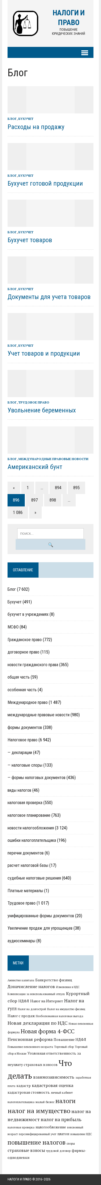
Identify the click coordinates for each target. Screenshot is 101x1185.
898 (53, 500)
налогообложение (51, 1127)
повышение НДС (81, 1134)
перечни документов (26, 853)
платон (63, 1133)
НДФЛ (23, 1001)
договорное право (23, 652)
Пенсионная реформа (30, 1039)
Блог (12, 119)
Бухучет (25, 119)
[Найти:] (50, 533)
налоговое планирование (29, 815)
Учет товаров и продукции (44, 353)
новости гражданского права (33, 664)
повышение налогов (36, 1142)
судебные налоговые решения (34, 878)
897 (34, 500)
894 (58, 487)
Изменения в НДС (67, 987)
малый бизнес (45, 1102)
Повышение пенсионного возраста (30, 1047)
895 (76, 487)
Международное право (28, 702)
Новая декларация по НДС (38, 1023)
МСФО (13, 627)
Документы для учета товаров (49, 297)
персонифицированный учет (37, 1134)
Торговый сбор (64, 1047)
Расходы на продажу (36, 127)
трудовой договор (58, 1151)
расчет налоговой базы (28, 865)
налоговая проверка (25, 802)
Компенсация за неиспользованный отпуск (36, 994)
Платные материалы (25, 890)
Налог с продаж (21, 1015)
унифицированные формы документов (41, 915)
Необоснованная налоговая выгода (59, 1016)
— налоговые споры (25, 765)
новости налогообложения (31, 827)
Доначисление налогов (31, 986)
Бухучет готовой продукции (45, 183)
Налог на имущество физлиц (66, 1009)
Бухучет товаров (30, 240)
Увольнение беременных (42, 410)
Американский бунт (35, 467)
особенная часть (22, 689)
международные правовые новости (53, 459)
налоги (65, 1101)
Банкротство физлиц (53, 980)
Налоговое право (22, 739)
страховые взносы (26, 1150)
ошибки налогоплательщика (32, 840)
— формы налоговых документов (36, 777)
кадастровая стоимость (29, 1092)
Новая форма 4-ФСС (48, 1031)
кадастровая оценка (52, 1085)
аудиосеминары (21, 940)
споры (71, 1143)
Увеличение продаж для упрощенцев (40, 928)
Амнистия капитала (21, 980)
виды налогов (19, 790)
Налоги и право (20, 1179)
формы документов (25, 727)
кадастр (23, 1085)
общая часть (19, 677)
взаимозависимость (53, 1077)
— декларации (20, 752)
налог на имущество (39, 1110)
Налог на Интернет (46, 1001)
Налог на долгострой (32, 1009)
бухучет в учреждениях (28, 614)
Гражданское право (25, 639)
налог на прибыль (61, 1119)
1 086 (18, 512)
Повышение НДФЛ (70, 1039)
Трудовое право (33, 402)
